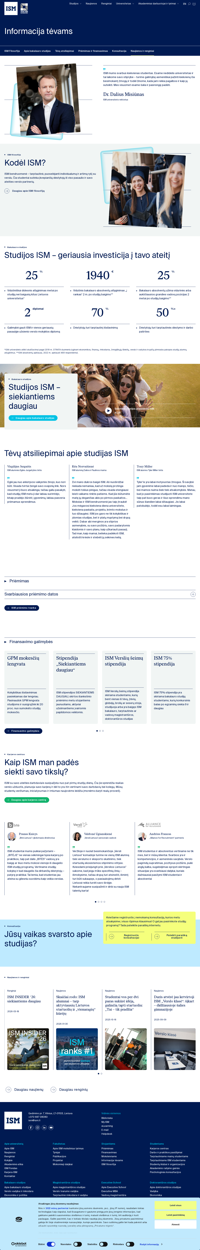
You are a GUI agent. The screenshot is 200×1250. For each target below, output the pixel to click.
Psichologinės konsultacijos (165, 1172)
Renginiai (106, 3)
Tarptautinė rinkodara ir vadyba (70, 1195)
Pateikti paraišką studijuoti (177, 936)
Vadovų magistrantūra (113, 1195)
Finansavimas (109, 1152)
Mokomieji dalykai (63, 1164)
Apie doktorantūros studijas (165, 1187)
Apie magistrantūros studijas (69, 1187)
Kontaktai (9, 1176)
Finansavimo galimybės (25, 730)
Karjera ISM (10, 1172)
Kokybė (8, 1160)
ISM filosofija (108, 1164)
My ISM (105, 1122)
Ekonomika (156, 1195)
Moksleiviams (109, 1156)
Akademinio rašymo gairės (165, 1168)
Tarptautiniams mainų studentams (169, 1156)
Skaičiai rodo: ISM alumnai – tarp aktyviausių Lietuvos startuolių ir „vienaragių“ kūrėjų (76, 1005)
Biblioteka (107, 1118)
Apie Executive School (113, 1187)
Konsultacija (119, 51)
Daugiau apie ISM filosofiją (28, 190)
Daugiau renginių (73, 1089)
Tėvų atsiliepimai (64, 51)
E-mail (104, 1129)
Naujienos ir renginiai (142, 51)
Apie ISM (9, 1148)
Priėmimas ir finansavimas (93, 51)
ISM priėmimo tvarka (23, 607)
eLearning (107, 1126)
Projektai (58, 1160)
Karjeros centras (159, 1148)
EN (184, 3)
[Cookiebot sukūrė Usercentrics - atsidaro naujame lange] (19, 1244)
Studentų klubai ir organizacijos (167, 1164)
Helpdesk (106, 1133)
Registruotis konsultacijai (131, 936)
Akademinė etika (13, 1164)
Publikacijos (59, 1156)
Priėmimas (107, 1148)
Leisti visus (175, 1205)
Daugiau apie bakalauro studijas (35, 418)
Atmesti (176, 1224)
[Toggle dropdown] (80, 3)
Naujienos (91, 3)
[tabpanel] (26, 687)
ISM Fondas (10, 1168)
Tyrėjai (56, 1152)
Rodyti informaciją (149, 1244)
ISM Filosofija (12, 51)
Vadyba (154, 1191)
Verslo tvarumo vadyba (65, 1191)
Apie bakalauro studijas (37, 51)
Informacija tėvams (112, 1160)
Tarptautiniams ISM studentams (168, 1160)
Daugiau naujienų (28, 1089)
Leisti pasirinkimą (176, 1215)
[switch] (77, 1244)
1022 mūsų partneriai (57, 1208)
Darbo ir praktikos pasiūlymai (166, 1152)
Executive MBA (109, 1191)
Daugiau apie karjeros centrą (28, 799)
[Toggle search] (189, 4)
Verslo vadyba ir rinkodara (18, 1191)
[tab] (97, 731)
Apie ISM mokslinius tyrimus (68, 1148)
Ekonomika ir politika (15, 1195)
